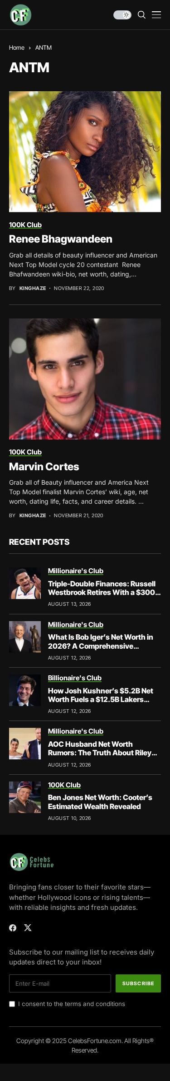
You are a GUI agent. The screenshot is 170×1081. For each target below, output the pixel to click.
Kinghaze (32, 288)
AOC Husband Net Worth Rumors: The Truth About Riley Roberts (99, 752)
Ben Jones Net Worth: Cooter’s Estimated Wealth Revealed (100, 801)
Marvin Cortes (44, 466)
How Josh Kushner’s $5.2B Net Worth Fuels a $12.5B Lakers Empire (100, 699)
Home (16, 47)
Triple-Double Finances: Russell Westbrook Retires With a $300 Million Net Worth (101, 592)
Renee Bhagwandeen (60, 239)
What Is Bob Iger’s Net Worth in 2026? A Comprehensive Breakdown (100, 645)
